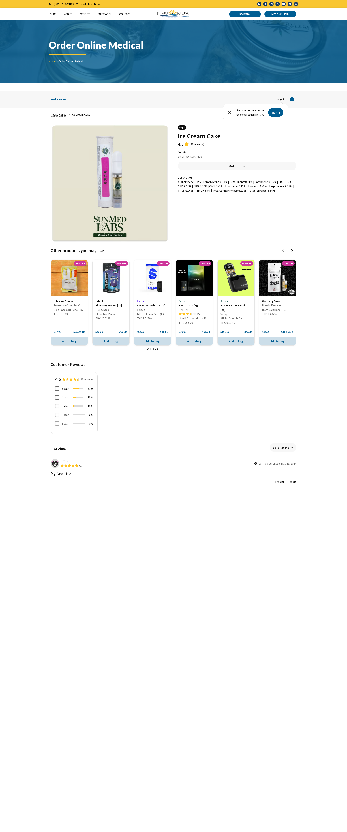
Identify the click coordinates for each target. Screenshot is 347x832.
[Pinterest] (296, 4)
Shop (53, 14)
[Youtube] (284, 4)
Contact (124, 14)
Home (52, 61)
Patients (85, 14)
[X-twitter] (265, 4)
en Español (105, 14)
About (68, 14)
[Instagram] (277, 4)
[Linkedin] (271, 4)
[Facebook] (259, 4)
